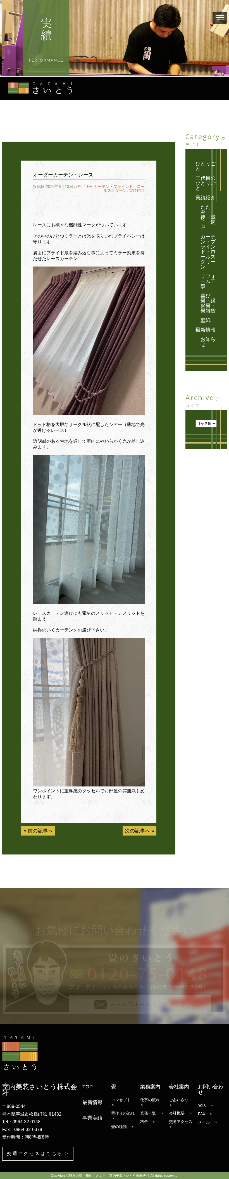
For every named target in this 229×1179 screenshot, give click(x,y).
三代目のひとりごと (205, 183)
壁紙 (206, 320)
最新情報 (205, 330)
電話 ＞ (206, 1105)
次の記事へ (137, 831)
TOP (87, 1087)
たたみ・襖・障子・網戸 (208, 217)
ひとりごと (205, 166)
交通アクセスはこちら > (38, 1153)
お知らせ (208, 341)
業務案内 (150, 1087)
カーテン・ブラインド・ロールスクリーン (119, 188)
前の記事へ (40, 831)
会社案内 (179, 1087)
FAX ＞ (205, 1114)
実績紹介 (137, 190)
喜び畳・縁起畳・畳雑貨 (208, 303)
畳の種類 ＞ (123, 1126)
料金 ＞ (148, 1121)
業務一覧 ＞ (152, 1113)
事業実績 (92, 1118)
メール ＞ (208, 1122)
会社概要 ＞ (180, 1113)
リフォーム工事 (208, 281)
